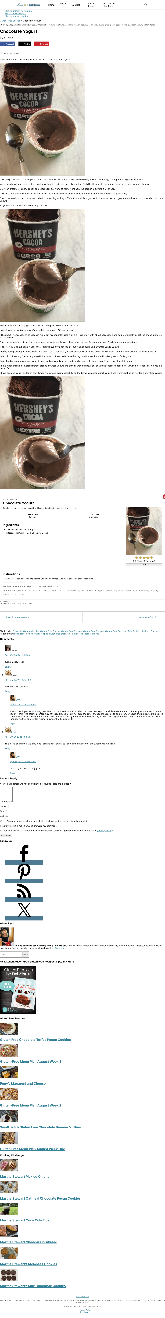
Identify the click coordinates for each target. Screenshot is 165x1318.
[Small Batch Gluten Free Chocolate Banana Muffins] (9, 1121)
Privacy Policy (85, 1310)
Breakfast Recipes (23, 633)
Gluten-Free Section (10, 20)
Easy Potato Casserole (17, 617)
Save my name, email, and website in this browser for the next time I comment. (47, 821)
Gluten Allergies (31, 631)
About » (63, 4)
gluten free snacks (81, 633)
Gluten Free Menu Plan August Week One (32, 1149)
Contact (76, 5)
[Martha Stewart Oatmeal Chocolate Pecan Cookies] (9, 1192)
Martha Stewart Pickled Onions (24, 1177)
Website (4, 816)
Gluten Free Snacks (50, 631)
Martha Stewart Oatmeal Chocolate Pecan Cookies (40, 1198)
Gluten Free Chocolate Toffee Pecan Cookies (35, 1040)
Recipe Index (91, 4)
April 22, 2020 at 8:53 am (23, 704)
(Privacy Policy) (105, 830)
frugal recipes (41, 633)
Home (51, 5)
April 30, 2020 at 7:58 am (18, 737)
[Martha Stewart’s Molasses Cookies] (9, 1258)
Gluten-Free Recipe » (109, 4)
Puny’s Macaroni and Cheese (23, 1083)
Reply (8, 666)
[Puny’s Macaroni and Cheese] (9, 1077)
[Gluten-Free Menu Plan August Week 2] (9, 1099)
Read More (60, 948)
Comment (6, 801)
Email (3, 811)
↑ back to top (82, 1297)
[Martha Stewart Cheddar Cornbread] (9, 1236)
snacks (95, 633)
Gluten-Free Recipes (71, 631)
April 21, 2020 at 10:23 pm (18, 679)
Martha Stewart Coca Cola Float (25, 1220)
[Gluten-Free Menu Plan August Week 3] (9, 1055)
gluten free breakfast (60, 633)
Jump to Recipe (11, 53)
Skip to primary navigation (18, 11)
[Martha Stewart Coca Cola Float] (9, 1214)
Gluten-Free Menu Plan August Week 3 (30, 1062)
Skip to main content (15, 13)
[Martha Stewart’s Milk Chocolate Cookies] (9, 1280)
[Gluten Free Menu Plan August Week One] (9, 1143)
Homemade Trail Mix (148, 617)
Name (4, 806)
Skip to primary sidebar (17, 16)
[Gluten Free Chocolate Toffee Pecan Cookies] (9, 1034)
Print (144, 565)
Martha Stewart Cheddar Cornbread (28, 1242)
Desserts (17, 631)
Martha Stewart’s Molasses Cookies (28, 1264)
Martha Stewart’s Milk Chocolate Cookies (33, 1286)
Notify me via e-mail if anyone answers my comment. (29, 826)
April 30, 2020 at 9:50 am (23, 761)
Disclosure (85, 1312)
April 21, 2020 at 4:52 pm (18, 655)
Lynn (17, 699)
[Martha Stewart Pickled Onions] (9, 1170)
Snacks (154, 631)
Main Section (133, 631)
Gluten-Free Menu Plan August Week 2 (30, 1105)
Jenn (13, 732)
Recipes (145, 631)
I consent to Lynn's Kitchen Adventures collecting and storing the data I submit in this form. (58, 830)
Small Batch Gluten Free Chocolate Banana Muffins (40, 1127)
